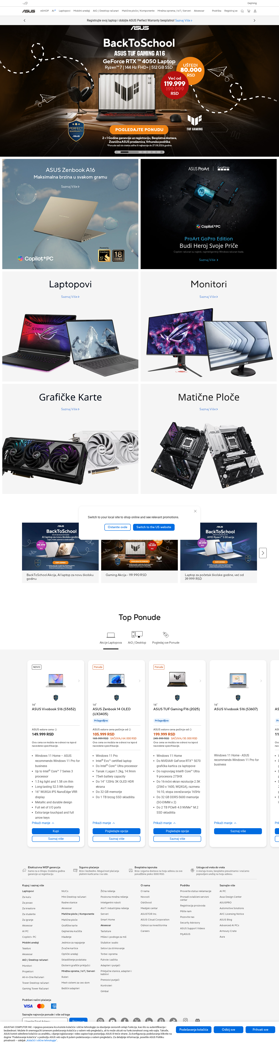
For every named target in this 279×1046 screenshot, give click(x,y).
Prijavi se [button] (78, 1021)
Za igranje (27, 919)
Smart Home (108, 919)
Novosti (145, 896)
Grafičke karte (69, 925)
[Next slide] (254, 20)
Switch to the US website (153, 527)
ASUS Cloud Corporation (155, 919)
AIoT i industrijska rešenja (115, 908)
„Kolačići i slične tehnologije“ (41, 1040)
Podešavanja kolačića (193, 1030)
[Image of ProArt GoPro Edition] (209, 214)
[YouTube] (112, 1021)
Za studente (28, 914)
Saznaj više (56, 839)
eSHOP (44, 10)
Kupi (56, 831)
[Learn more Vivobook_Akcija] (139, 156)
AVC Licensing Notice (232, 914)
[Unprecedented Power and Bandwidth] (70, 326)
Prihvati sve (260, 1030)
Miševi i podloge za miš (113, 937)
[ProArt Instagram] (185, 1021)
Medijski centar (149, 908)
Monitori (27, 965)
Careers (145, 931)
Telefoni (26, 948)
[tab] (116, 152)
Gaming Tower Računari (35, 988)
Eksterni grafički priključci (75, 965)
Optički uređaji (69, 954)
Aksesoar (27, 925)
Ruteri (64, 977)
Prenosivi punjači (110, 979)
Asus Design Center (231, 896)
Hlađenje (66, 937)
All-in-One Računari (33, 977)
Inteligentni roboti (111, 902)
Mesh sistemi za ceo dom (75, 982)
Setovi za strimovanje (113, 948)
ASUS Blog (226, 919)
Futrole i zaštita (109, 959)
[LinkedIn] (149, 1021)
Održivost (146, 902)
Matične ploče (69, 919)
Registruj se (230, 10)
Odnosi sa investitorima (154, 925)
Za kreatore (28, 908)
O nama (145, 891)
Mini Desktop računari (73, 896)
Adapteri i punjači (110, 965)
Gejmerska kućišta (71, 931)
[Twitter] (137, 1021)
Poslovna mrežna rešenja (114, 896)
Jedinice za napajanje (73, 942)
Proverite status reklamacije (195, 891)
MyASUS (185, 934)
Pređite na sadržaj (24, 11)
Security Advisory (190, 922)
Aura (222, 936)
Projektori (27, 971)
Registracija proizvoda (192, 905)
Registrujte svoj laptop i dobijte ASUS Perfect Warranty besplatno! (138, 20)
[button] (252, 3)
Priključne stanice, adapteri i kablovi (116, 973)
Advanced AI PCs (229, 925)
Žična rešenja (108, 891)
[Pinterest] (161, 1021)
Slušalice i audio (109, 942)
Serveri (105, 914)
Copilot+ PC (29, 937)
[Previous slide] (24, 20)
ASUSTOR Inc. (149, 914)
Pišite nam (186, 911)
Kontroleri (106, 985)
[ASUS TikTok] (173, 1021)
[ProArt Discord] (197, 1021)
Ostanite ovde (117, 527)
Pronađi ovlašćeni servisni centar (194, 898)
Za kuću (26, 897)
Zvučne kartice (69, 948)
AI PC (25, 931)
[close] (195, 511)
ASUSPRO (226, 902)
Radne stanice (69, 902)
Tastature (106, 931)
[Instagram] (100, 1021)
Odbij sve (228, 1030)
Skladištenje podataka (73, 959)
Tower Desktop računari (35, 982)
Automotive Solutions (232, 908)
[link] (28, 11)
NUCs (64, 891)
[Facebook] (124, 1021)
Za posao (27, 902)
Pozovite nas (187, 917)
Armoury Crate (228, 931)
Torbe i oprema (109, 954)
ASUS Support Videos (192, 928)
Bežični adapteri (70, 988)
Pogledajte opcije (116, 831)
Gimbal (105, 991)
